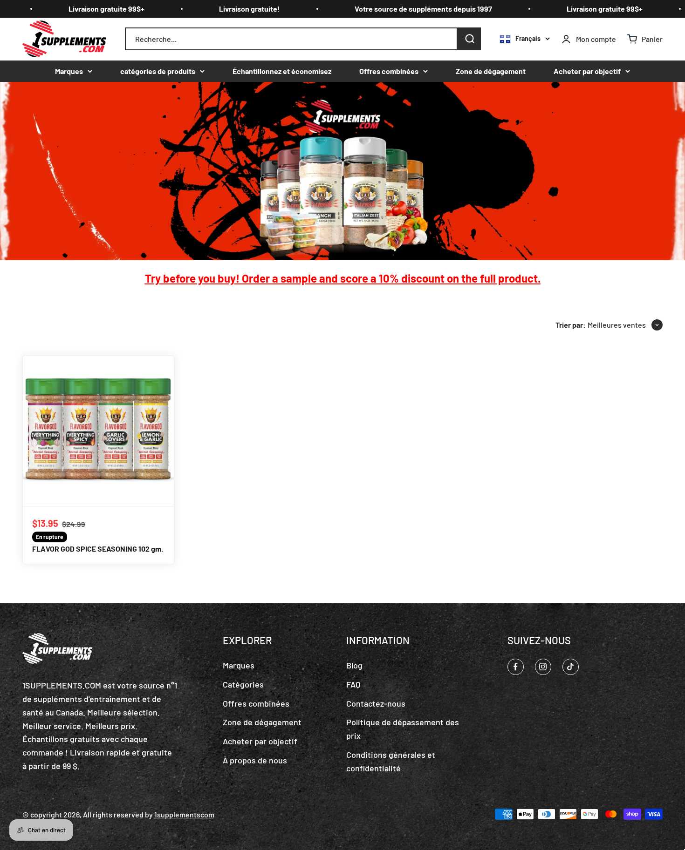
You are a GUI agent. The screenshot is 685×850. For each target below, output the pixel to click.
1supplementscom (184, 814)
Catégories (243, 684)
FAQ (353, 684)
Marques (69, 71)
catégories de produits (157, 71)
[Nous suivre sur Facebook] (515, 667)
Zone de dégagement (491, 71)
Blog (354, 665)
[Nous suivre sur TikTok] (570, 667)
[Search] (469, 39)
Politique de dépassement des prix (402, 729)
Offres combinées (388, 71)
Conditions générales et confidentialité (390, 761)
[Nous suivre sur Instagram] (543, 667)
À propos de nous (255, 760)
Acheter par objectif (587, 71)
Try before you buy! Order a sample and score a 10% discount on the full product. (343, 278)
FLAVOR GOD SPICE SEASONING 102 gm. (97, 548)
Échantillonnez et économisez (282, 71)
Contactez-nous (375, 703)
